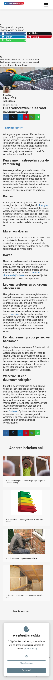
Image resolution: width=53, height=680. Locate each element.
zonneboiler (13, 314)
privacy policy (30, 648)
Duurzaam (10, 101)
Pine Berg (8, 95)
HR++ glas (43, 205)
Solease (13, 411)
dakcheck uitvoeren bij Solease (22, 274)
